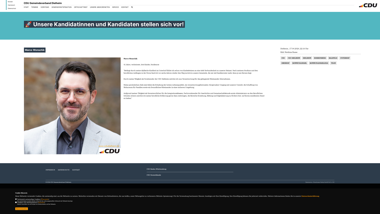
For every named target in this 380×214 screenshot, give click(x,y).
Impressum (11, 5)
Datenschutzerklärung (310, 196)
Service (115, 7)
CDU (283, 58)
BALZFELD (333, 58)
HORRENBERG (320, 58)
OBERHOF (285, 63)
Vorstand (45, 7)
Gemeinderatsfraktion (62, 7)
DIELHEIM (307, 58)
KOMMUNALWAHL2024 (319, 63)
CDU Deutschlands (154, 175)
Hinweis (41, 202)
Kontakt (10, 1)
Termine (34, 7)
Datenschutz (12, 8)
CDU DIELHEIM (294, 58)
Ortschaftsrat (80, 7)
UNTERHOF (345, 58)
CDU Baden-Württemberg (156, 169)
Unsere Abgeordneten (100, 7)
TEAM (333, 63)
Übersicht (45, 199)
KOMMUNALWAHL (299, 63)
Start (26, 7)
